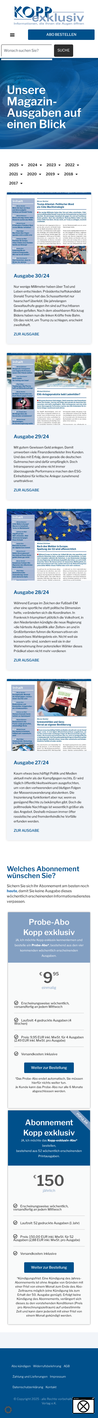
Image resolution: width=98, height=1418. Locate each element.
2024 (32, 165)
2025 (14, 165)
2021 (13, 174)
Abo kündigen (21, 1366)
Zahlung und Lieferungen (30, 1376)
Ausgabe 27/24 (31, 762)
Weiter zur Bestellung (49, 1067)
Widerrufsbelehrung (47, 1366)
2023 (51, 165)
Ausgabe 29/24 (31, 436)
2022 (70, 165)
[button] (12, 34)
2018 (68, 174)
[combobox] (26, 50)
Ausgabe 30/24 (31, 276)
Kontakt (51, 1387)
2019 (50, 174)
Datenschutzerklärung (28, 1387)
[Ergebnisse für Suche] (26, 59)
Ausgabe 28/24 (31, 592)
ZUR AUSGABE (26, 334)
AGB (67, 1366)
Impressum (58, 1376)
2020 (32, 174)
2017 (13, 183)
